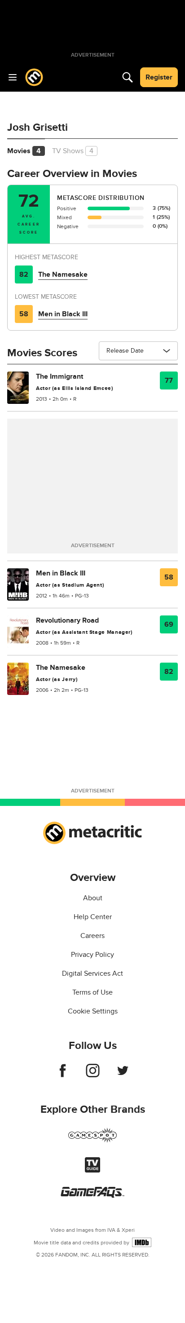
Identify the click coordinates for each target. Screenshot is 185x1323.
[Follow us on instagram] (93, 1075)
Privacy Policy (92, 954)
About (92, 898)
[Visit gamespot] (92, 1140)
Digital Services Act (92, 973)
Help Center (93, 916)
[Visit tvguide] (92, 1170)
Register (158, 77)
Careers (92, 935)
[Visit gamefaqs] (92, 1195)
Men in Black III (63, 314)
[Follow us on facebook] (62, 1075)
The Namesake (63, 274)
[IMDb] (141, 1242)
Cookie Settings (93, 1011)
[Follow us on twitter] (123, 1075)
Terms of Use (92, 992)
